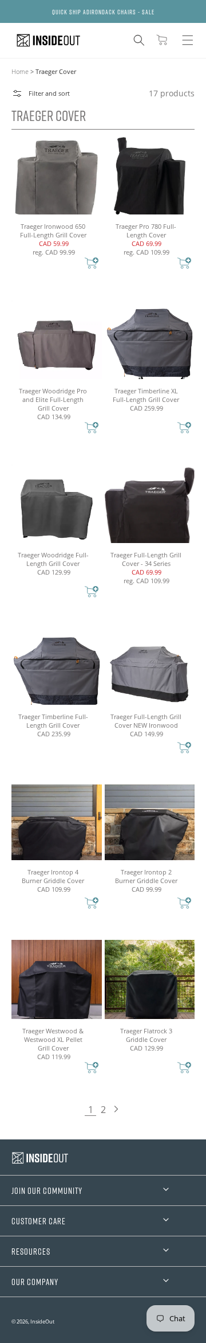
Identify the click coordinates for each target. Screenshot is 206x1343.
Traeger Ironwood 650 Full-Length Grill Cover (53, 230)
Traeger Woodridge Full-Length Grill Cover (53, 559)
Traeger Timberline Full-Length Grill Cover (53, 720)
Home (20, 71)
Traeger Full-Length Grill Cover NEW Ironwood (145, 720)
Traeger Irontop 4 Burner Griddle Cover (53, 876)
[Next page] (115, 1109)
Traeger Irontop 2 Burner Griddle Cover (146, 876)
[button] (139, 40)
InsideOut (42, 1321)
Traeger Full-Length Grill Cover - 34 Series (145, 559)
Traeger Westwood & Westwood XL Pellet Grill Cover (53, 1039)
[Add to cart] (91, 264)
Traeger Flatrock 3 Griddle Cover (146, 1035)
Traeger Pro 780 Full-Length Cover (146, 230)
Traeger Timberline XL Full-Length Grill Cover (146, 395)
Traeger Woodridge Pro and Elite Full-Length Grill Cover (53, 399)
